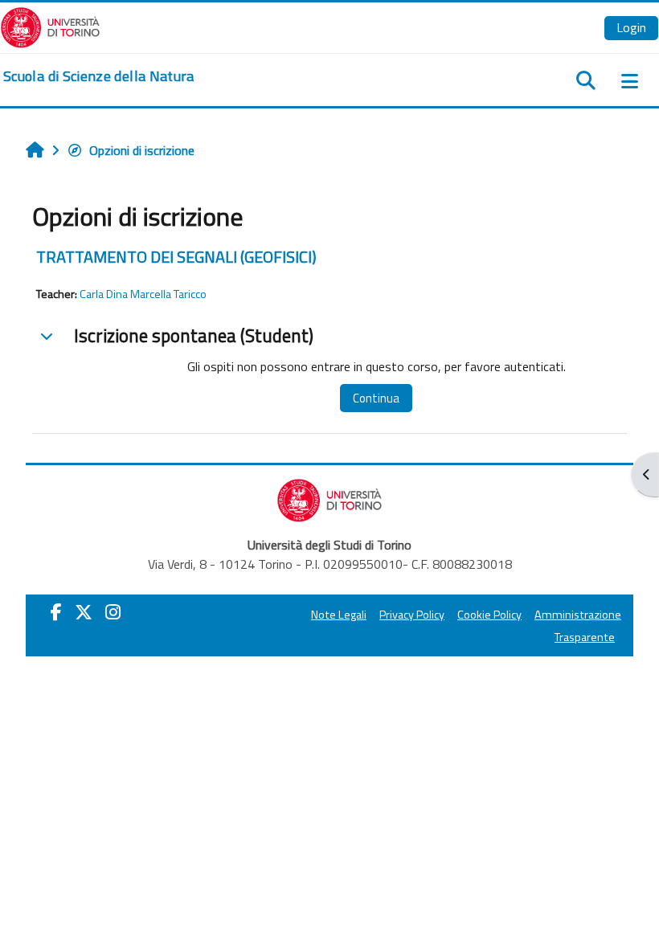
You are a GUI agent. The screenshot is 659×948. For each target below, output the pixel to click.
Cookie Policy (489, 614)
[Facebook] (56, 612)
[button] (46, 335)
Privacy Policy (411, 614)
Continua (376, 398)
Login (631, 27)
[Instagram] (113, 612)
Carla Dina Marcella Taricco (143, 294)
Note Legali (338, 614)
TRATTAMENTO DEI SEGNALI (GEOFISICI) (176, 256)
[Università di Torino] (50, 25)
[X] (83, 612)
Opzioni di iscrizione (141, 150)
